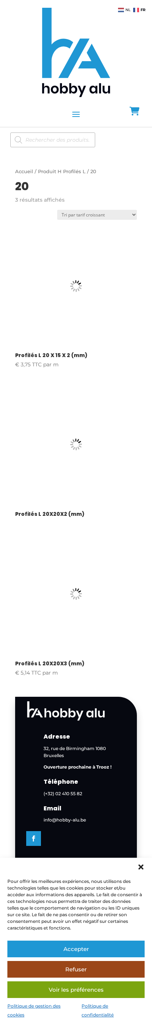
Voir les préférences (76, 989)
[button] (141, 867)
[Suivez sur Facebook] (33, 838)
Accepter (76, 948)
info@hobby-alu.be (65, 820)
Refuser (76, 969)
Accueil (24, 171)
